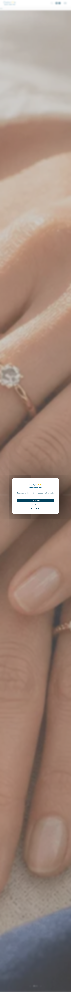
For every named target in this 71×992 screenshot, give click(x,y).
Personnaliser (35, 508)
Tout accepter (35, 500)
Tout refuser (35, 504)
